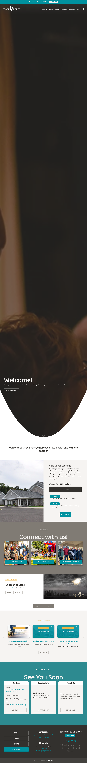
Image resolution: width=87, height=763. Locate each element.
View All (18, 592)
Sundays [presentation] (65, 489)
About (51, 9)
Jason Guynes (27, 588)
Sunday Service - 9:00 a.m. (43, 641)
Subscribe (70, 735)
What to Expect (43, 710)
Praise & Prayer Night (18, 641)
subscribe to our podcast (43, 606)
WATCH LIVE (65, 514)
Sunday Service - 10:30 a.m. (68, 642)
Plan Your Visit (11, 391)
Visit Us (16, 738)
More (9, 592)
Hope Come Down (10, 588)
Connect (57, 9)
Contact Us (16, 710)
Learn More (70, 710)
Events (16, 744)
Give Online (16, 749)
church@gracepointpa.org (18, 705)
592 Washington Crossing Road (15, 690)
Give (78, 9)
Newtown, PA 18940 (12, 692)
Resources (72, 9)
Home (16, 733)
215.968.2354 (43, 748)
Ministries (64, 9)
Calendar (43, 652)
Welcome (44, 9)
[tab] (65, 489)
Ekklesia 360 (49, 760)
